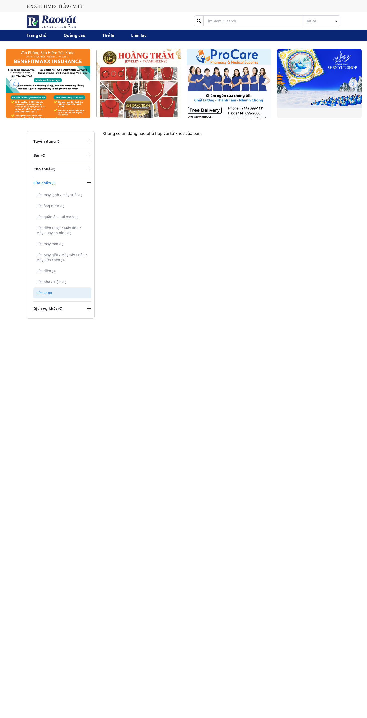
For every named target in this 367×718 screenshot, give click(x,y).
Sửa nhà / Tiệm (51, 281)
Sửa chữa (44, 182)
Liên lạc (138, 35)
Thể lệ (108, 35)
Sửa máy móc (49, 243)
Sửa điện (46, 270)
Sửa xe (44, 292)
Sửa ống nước (50, 205)
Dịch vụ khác (47, 308)
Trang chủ (37, 35)
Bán (39, 155)
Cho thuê (44, 168)
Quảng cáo (74, 35)
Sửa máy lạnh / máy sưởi (59, 194)
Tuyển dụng (46, 141)
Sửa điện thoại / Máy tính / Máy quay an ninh (58, 230)
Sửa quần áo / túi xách (57, 216)
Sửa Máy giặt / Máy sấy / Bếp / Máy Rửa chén (61, 257)
